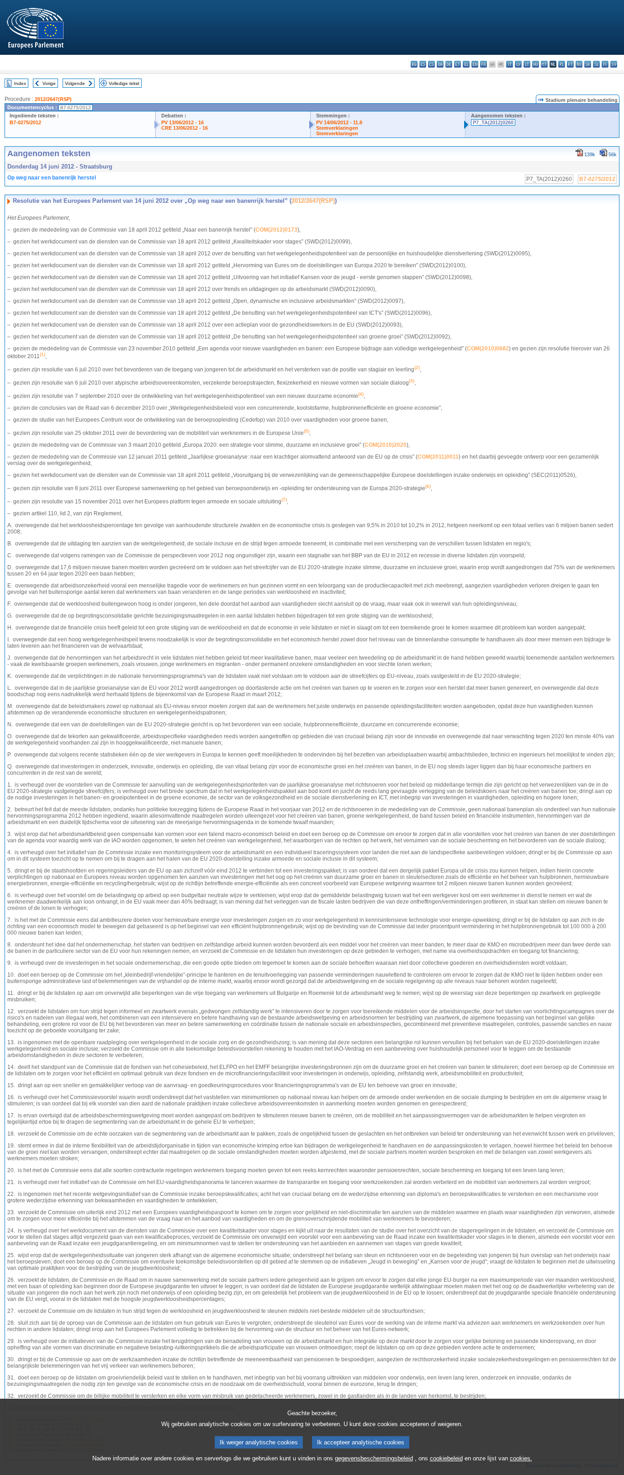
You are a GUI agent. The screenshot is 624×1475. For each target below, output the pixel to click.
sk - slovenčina (587, 64)
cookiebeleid (446, 1458)
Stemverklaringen (337, 128)
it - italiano (509, 64)
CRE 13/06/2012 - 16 (184, 128)
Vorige (49, 83)
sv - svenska (613, 64)
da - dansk (440, 64)
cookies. (521, 1458)
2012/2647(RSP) (53, 99)
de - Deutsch (448, 64)
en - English (474, 64)
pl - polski (561, 64)
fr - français (483, 64)
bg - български (414, 64)
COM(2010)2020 (386, 445)
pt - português (570, 64)
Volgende (75, 83)
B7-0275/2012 (25, 122)
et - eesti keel (457, 64)
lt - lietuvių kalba (527, 64)
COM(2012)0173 (276, 230)
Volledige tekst (124, 83)
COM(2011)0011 (438, 457)
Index (20, 83)
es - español (422, 64)
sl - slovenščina (596, 64)
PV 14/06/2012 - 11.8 (339, 122)
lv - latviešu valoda (518, 64)
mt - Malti (544, 64)
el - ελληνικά (466, 64)
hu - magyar (535, 64)
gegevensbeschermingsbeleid (374, 1458)
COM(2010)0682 (488, 348)
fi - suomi (605, 64)
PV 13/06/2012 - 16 (182, 122)
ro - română (579, 64)
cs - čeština (431, 64)
